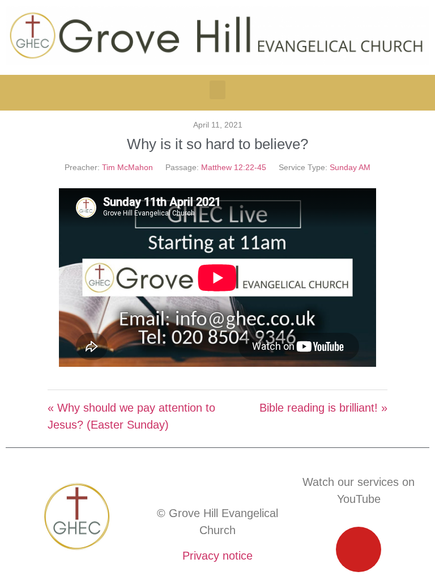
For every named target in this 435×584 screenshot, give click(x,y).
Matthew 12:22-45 (233, 167)
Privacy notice (217, 555)
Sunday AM (350, 167)
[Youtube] (358, 549)
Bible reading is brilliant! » (323, 407)
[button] (217, 90)
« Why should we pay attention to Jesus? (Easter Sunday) (131, 416)
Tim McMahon (127, 167)
